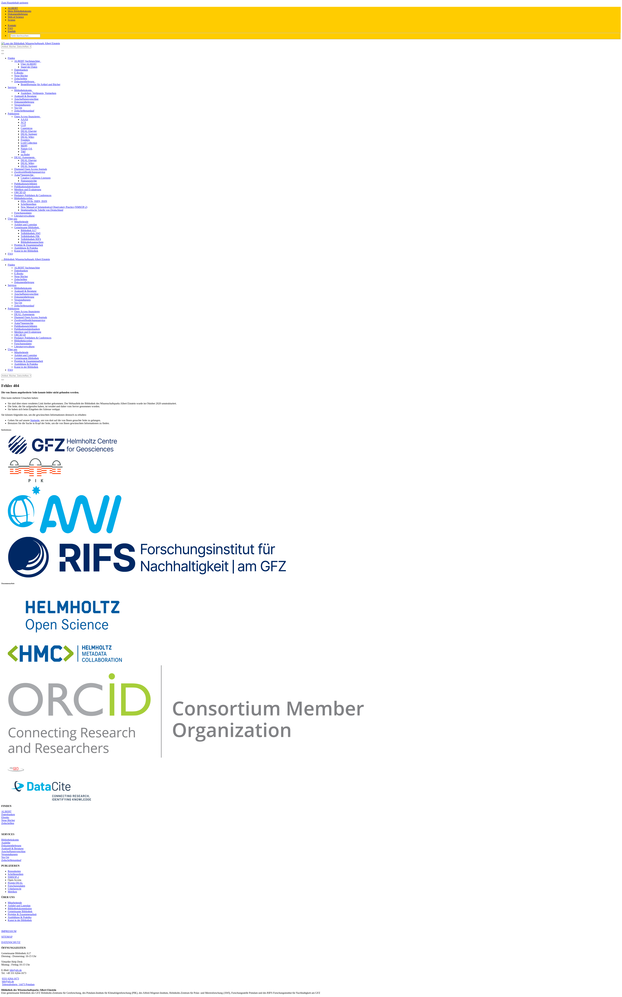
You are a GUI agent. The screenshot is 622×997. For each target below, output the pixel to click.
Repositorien (14, 871)
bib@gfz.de (16, 970)
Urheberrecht (14, 888)
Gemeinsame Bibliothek (20, 911)
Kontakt (12, 25)
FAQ (10, 28)
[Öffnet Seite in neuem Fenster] (35, 481)
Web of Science (16, 17)
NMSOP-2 (13, 877)
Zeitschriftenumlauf (11, 860)
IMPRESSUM (8, 931)
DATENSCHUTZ (10, 942)
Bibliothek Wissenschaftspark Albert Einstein (27, 259)
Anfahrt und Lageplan (19, 905)
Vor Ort (5, 857)
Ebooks (5, 817)
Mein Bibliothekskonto (19, 11)
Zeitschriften (7, 823)
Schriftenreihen (15, 874)
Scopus (11, 19)
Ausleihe (5, 842)
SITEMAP (6, 936)
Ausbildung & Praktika (19, 917)
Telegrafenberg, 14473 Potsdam (18, 984)
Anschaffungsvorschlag (13, 851)
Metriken (12, 891)
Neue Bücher (8, 820)
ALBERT (13, 8)
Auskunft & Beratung (12, 848)
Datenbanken (8, 814)
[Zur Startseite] (30, 43)
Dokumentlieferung (18, 14)
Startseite (35, 420)
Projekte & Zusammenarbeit (22, 914)
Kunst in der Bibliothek (20, 920)
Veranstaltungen (9, 854)
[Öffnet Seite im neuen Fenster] (147, 576)
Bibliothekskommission (20, 908)
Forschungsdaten (16, 885)
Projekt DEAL (15, 883)
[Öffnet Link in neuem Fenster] (73, 641)
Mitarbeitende (15, 902)
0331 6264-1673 (10, 978)
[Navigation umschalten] (2, 53)
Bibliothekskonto (10, 839)
